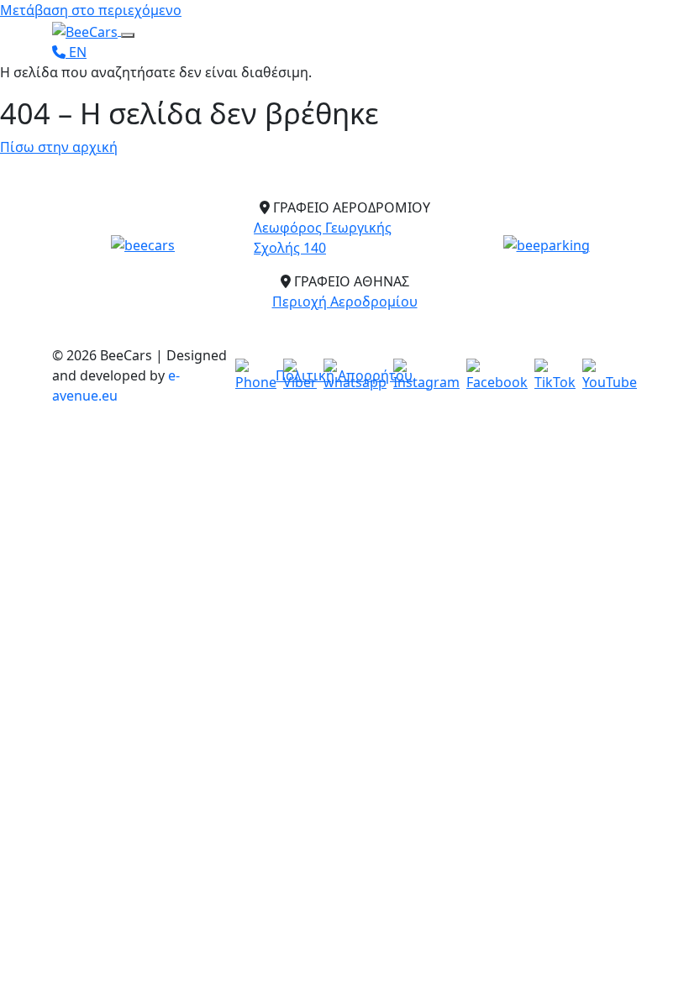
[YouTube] (609, 375)
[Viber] (300, 375)
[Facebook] (497, 375)
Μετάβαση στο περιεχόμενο (90, 10)
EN (78, 52)
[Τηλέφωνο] (255, 375)
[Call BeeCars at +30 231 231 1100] (60, 52)
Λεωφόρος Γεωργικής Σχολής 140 (323, 237)
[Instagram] (426, 375)
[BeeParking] (546, 244)
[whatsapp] (355, 375)
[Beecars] (143, 244)
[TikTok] (555, 375)
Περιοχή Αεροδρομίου (345, 301)
